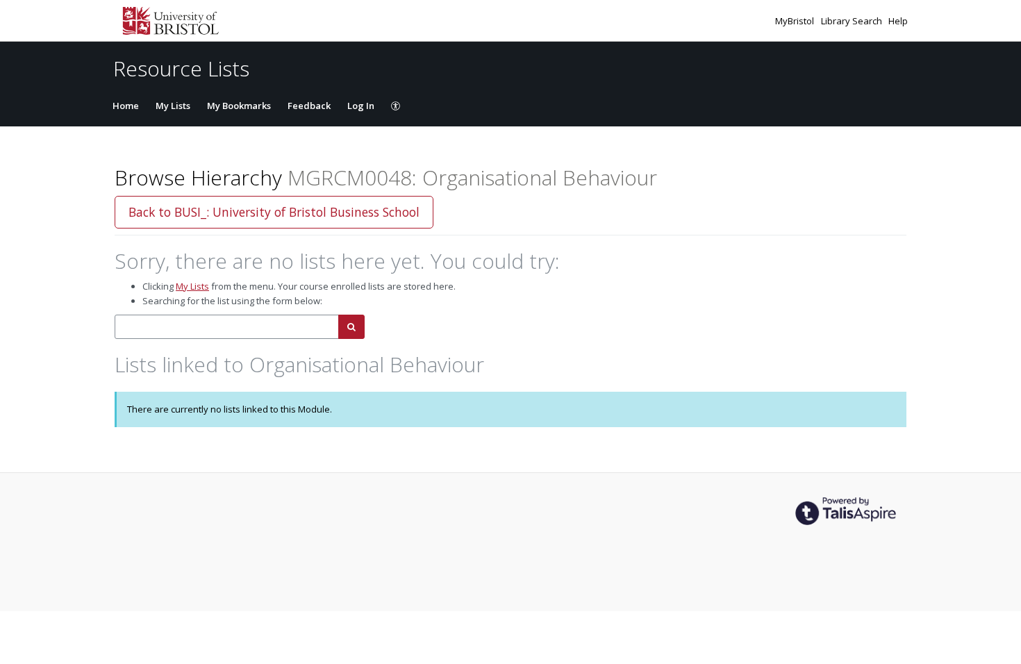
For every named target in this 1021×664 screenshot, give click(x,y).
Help (898, 21)
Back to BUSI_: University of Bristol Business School (274, 212)
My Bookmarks (239, 105)
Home (126, 105)
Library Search (852, 21)
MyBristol (795, 21)
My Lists (173, 105)
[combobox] (227, 327)
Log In (360, 105)
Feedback (309, 105)
